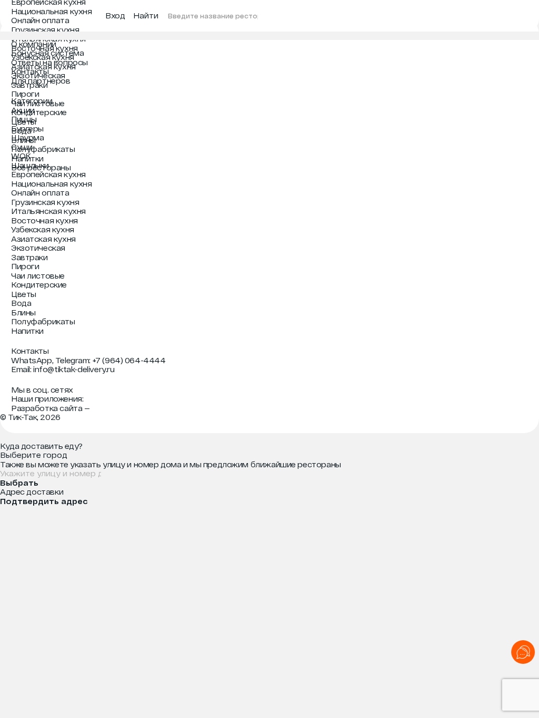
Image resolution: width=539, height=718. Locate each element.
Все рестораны (41, 167)
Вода (21, 130)
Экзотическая (38, 75)
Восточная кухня (44, 48)
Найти (145, 15)
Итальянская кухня (48, 38)
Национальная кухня (51, 11)
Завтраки (29, 84)
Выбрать (19, 483)
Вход (115, 15)
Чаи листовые (38, 103)
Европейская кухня (48, 174)
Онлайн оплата (40, 20)
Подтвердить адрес (44, 501)
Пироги (25, 93)
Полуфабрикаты (43, 149)
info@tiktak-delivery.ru (73, 369)
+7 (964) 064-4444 (129, 360)
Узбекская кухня (42, 57)
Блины (23, 140)
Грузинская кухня (45, 29)
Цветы (23, 121)
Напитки (27, 158)
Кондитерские (39, 112)
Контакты (30, 350)
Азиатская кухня (43, 66)
